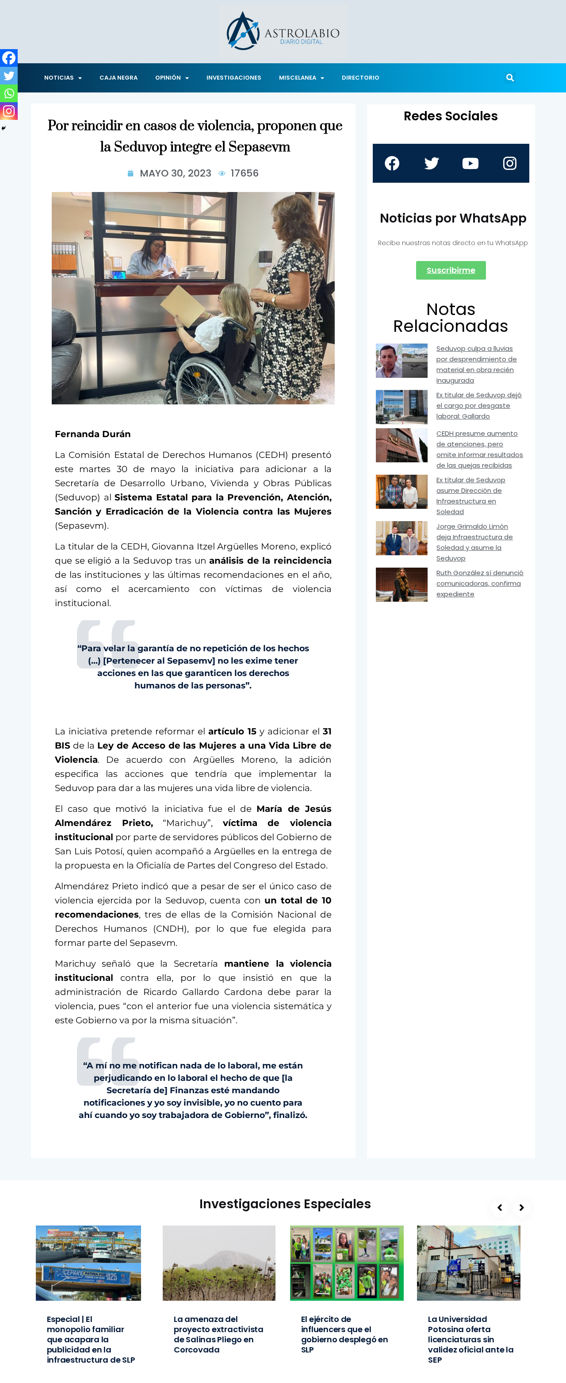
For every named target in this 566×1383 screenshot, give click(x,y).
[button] (510, 78)
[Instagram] (9, 111)
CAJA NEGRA (118, 77)
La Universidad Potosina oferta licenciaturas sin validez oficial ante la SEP (471, 1339)
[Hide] (3, 128)
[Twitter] (9, 76)
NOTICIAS (59, 77)
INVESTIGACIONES (234, 77)
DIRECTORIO (360, 77)
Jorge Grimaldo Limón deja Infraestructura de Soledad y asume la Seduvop (474, 542)
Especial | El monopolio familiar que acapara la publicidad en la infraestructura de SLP (91, 1339)
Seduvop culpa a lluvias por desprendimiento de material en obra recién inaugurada (476, 364)
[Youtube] (470, 163)
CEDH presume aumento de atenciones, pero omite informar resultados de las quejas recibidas (479, 449)
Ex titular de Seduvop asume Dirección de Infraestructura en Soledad (470, 495)
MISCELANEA (297, 77)
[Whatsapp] (9, 93)
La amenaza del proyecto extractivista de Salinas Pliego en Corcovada (219, 1334)
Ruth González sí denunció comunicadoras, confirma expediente (480, 583)
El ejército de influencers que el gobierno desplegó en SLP (344, 1334)
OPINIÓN (168, 77)
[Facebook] (9, 58)
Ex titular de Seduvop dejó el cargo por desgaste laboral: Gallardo (479, 405)
